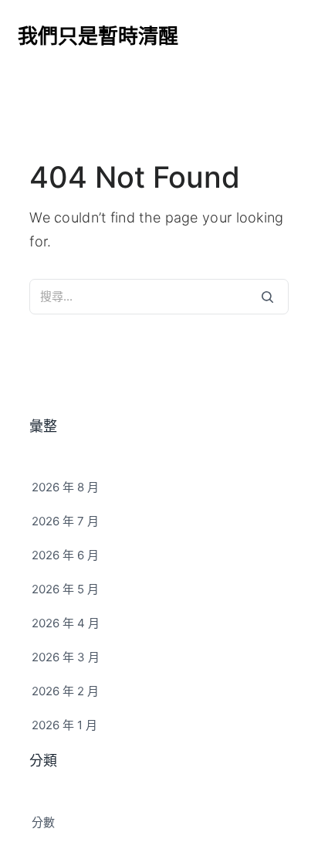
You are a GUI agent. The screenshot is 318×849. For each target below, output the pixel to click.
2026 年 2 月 (65, 691)
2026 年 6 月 (65, 555)
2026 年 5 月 (65, 589)
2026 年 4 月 (66, 623)
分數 (43, 822)
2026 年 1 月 (64, 725)
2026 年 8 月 (65, 487)
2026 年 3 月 (66, 657)
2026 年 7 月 (65, 521)
